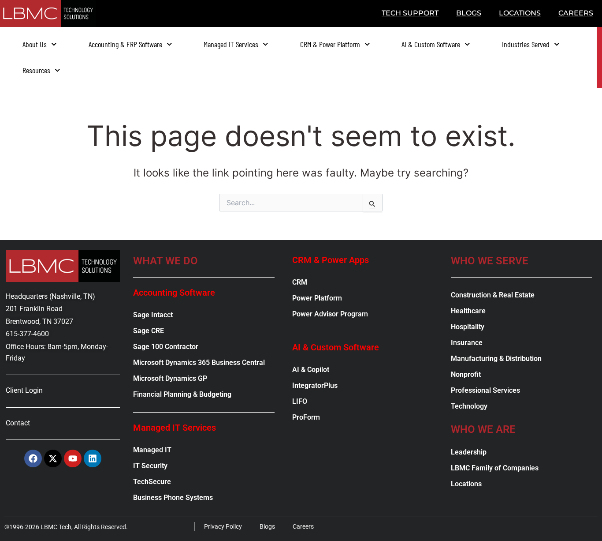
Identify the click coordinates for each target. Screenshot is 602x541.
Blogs (267, 526)
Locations (466, 484)
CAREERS (575, 13)
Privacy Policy (223, 526)
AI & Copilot (310, 369)
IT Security (150, 466)
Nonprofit (466, 374)
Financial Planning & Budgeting (182, 394)
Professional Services (485, 390)
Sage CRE (148, 331)
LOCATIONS (520, 13)
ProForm (306, 417)
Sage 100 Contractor (165, 346)
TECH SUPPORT (410, 13)
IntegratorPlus (315, 385)
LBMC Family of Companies (495, 468)
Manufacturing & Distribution (496, 358)
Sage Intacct (153, 315)
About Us (34, 44)
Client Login (24, 390)
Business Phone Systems (173, 497)
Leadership (469, 452)
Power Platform (317, 298)
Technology (469, 406)
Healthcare (468, 311)
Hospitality (467, 327)
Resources (36, 70)
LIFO (299, 401)
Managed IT (152, 450)
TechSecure (152, 481)
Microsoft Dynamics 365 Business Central (199, 362)
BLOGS (468, 13)
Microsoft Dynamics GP (170, 378)
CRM (299, 282)
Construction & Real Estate (493, 295)
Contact (18, 423)
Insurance (467, 342)
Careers (303, 526)
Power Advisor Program (330, 314)
